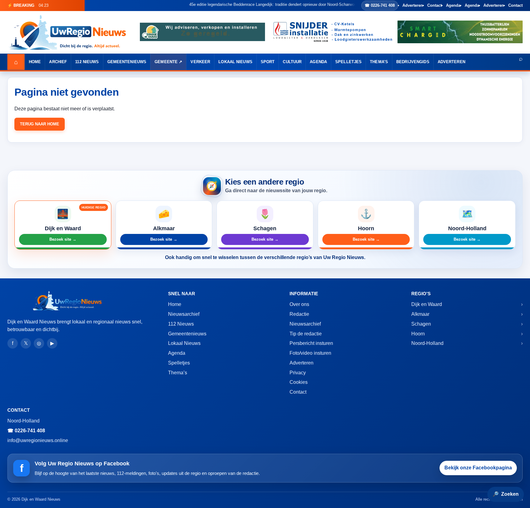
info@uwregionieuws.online (37, 440)
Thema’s (379, 61)
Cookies (299, 382)
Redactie (299, 314)
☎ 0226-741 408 (380, 5)
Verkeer (200, 61)
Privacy (298, 372)
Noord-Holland (427, 343)
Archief (58, 61)
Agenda (453, 5)
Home (35, 61)
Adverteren (412, 5)
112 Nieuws (87, 61)
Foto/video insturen (310, 353)
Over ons (299, 304)
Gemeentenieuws (127, 61)
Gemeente (166, 61)
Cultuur (292, 61)
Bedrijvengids (412, 61)
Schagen (421, 324)
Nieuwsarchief (183, 314)
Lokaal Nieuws (235, 61)
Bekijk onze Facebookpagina (478, 467)
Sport (268, 61)
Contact (434, 5)
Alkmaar (420, 314)
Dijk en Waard (426, 304)
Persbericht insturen (311, 343)
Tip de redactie (306, 333)
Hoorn (418, 333)
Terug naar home (39, 124)
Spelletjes (348, 61)
